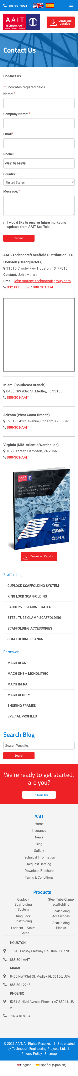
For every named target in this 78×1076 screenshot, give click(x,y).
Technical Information (39, 857)
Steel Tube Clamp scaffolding (34, 618)
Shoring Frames (21, 706)
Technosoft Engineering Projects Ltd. (39, 1049)
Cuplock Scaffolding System (33, 586)
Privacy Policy (31, 1054)
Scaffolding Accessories (29, 628)
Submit (19, 238)
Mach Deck (16, 663)
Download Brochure (39, 871)
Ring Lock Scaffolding (27, 596)
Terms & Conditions (39, 877)
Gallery (39, 851)
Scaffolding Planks (25, 639)
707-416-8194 (20, 1016)
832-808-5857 (18, 287)
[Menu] (71, 5)
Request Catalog (39, 864)
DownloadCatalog (65, 22)
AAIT (18, 1044)
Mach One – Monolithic (27, 674)
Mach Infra (17, 684)
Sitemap (51, 1054)
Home (39, 824)
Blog (39, 844)
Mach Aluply (18, 695)
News (39, 837)
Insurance (39, 831)
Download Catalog (42, 556)
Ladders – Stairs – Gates (29, 607)
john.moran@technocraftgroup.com (42, 281)
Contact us (39, 795)
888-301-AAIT (18, 5)
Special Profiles (22, 716)
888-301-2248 (20, 985)
